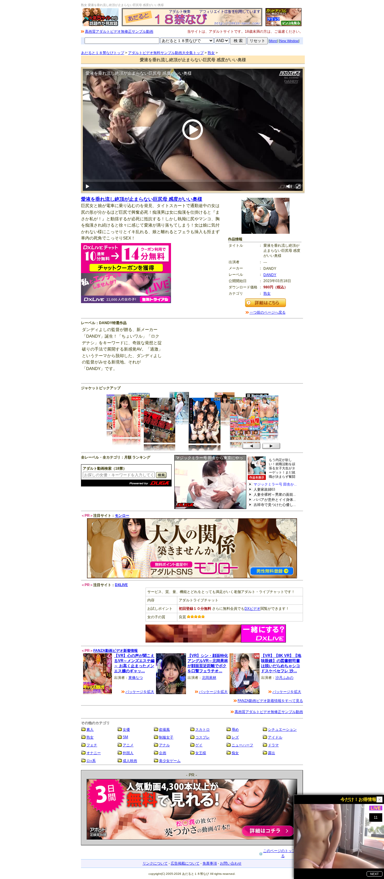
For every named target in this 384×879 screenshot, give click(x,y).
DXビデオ (252, 609)
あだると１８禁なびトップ (102, 53)
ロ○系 (91, 761)
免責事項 (209, 863)
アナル (164, 745)
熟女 (211, 53)
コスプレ (202, 737)
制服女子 (166, 737)
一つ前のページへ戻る (268, 312)
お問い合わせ (231, 863)
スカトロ (202, 729)
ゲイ (198, 745)
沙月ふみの (284, 678)
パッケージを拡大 (139, 692)
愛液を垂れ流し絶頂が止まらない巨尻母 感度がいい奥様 (141, 199)
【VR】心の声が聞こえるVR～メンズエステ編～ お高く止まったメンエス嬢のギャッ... (134, 663)
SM (125, 737)
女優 (126, 729)
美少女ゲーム (170, 761)
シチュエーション (282, 729)
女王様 (200, 753)
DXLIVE (121, 585)
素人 (90, 729)
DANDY (269, 275)
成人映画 (130, 761)
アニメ (128, 745)
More (273, 41)
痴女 (235, 753)
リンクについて (155, 863)
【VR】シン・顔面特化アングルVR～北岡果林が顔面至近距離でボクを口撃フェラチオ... (208, 663)
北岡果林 (209, 678)
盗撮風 (164, 729)
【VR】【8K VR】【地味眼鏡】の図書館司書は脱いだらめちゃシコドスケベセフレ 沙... (281, 663)
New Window (289, 41)
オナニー (93, 753)
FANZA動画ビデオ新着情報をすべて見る (270, 701)
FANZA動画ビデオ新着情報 (115, 651)
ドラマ (273, 745)
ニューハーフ (242, 745)
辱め (235, 729)
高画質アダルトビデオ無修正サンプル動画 (119, 31)
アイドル (275, 737)
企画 (162, 753)
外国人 (128, 753)
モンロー (122, 515)
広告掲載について (185, 863)
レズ (235, 737)
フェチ (91, 745)
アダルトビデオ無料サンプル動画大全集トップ (166, 53)
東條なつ (135, 678)
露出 (271, 753)
